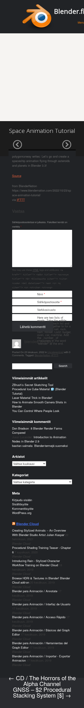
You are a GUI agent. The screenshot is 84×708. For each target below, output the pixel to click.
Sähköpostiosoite (49, 301)
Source (16, 176)
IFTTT (21, 200)
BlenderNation (42, 355)
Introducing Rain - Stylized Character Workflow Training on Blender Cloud (36, 563)
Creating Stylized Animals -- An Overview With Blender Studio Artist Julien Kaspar (39, 532)
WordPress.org (21, 513)
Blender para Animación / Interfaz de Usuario (41, 604)
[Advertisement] (42, 77)
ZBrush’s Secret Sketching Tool (32, 385)
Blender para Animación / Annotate (34, 591)
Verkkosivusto (46, 309)
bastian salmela (22, 446)
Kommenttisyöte (22, 508)
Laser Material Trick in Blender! (32, 398)
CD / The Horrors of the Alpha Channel (42, 681)
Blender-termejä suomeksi (51, 446)
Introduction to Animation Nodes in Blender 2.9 (39, 439)
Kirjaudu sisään (22, 500)
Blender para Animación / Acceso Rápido (38, 617)
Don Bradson (20, 428)
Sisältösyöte (20, 504)
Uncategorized (55, 352)
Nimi (41, 294)
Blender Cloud (27, 523)
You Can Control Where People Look (35, 411)
